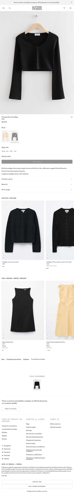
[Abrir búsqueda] (10, 8)
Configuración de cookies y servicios (37, 491)
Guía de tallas (6, 156)
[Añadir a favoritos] (71, 117)
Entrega (29, 430)
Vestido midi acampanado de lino (55, 342)
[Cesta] (70, 8)
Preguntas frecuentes (33, 440)
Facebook (7, 452)
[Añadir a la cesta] (3, 255)
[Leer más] (37, 2)
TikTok (6, 458)
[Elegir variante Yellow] (6, 136)
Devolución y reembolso (34, 433)
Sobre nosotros (55, 424)
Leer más (4, 475)
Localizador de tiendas (9, 429)
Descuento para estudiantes (35, 446)
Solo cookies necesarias (37, 486)
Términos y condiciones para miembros (35, 458)
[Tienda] (3, 8)
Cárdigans (26, 359)
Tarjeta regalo (31, 427)
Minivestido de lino (7, 342)
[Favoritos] (64, 8)
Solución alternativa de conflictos (34, 450)
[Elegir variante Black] (15, 136)
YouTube (7, 455)
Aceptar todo (36, 481)
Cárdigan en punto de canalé (10, 262)
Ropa (3, 359)
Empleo (4, 435)
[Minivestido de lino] (23, 310)
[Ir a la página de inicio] (37, 8)
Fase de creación (55, 427)
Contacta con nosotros (9, 426)
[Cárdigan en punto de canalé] (23, 230)
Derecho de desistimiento (34, 437)
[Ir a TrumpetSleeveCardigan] (37, 384)
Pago (27, 424)
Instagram (7, 445)
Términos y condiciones (34, 454)
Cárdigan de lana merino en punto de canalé (58, 262)
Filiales (4, 432)
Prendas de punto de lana (14, 359)
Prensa (4, 439)
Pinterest (7, 449)
